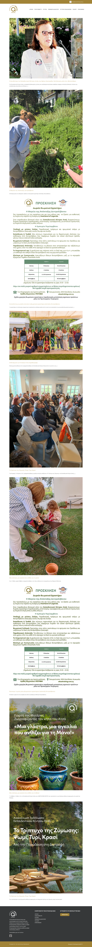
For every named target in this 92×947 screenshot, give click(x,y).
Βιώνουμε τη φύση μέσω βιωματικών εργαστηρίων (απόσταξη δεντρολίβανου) (32, 691)
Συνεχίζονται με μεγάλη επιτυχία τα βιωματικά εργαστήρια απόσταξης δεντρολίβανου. (34, 304)
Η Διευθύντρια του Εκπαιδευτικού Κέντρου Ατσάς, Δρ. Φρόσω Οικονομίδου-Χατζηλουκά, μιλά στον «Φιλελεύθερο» (42, 81)
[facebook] (70, 2)
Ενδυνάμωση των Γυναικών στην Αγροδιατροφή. (23, 362)
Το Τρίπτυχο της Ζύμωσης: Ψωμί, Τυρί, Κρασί (22, 470)
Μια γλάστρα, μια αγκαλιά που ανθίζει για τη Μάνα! (24, 793)
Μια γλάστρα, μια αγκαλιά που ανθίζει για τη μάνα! (24, 578)
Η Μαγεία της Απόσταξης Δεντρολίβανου (21, 190)
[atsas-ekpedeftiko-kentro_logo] (13, 6)
